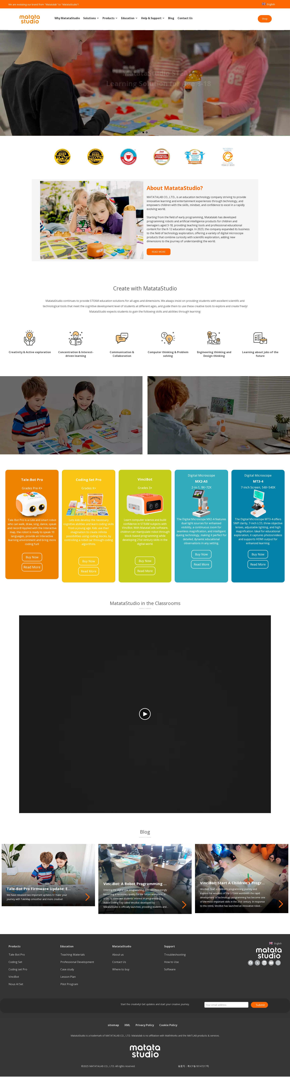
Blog (171, 18)
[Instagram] (278, 962)
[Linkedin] (264, 962)
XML (127, 1025)
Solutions (89, 18)
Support (169, 946)
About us (118, 954)
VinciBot (14, 977)
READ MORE (158, 251)
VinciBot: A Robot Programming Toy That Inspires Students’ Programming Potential (136, 883)
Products (109, 18)
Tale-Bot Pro (17, 954)
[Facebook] (250, 962)
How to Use (171, 962)
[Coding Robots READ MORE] (71, 415)
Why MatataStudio (67, 18)
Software (170, 969)
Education (128, 18)
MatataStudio (121, 946)
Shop (265, 18)
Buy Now (32, 557)
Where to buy (120, 969)
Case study (67, 969)
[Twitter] (257, 962)
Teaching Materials (72, 954)
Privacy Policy (145, 1025)
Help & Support (151, 18)
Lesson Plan (68, 977)
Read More (31, 567)
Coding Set (15, 962)
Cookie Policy (168, 1025)
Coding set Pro (18, 969)
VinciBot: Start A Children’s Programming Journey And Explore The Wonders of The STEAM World (232, 882)
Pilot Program (69, 984)
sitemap (113, 1025)
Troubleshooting (175, 954)
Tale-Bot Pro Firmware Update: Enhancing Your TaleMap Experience (39, 888)
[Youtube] (271, 962)
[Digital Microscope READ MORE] (219, 415)
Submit (260, 1005)
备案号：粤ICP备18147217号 (192, 1066)
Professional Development (77, 962)
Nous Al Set (16, 984)
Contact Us (185, 18)
